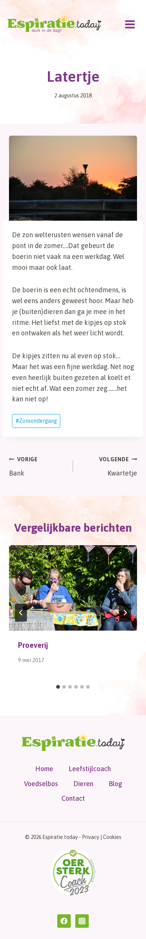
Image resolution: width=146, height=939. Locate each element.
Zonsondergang (36, 421)
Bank (23, 466)
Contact (73, 798)
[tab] (58, 687)
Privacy (90, 837)
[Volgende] (125, 613)
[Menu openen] (130, 24)
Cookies (112, 837)
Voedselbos (41, 784)
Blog (115, 784)
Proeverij (33, 645)
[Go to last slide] (21, 613)
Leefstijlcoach (90, 769)
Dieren (83, 784)
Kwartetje (118, 466)
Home (44, 769)
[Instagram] (82, 921)
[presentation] (73, 588)
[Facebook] (64, 921)
